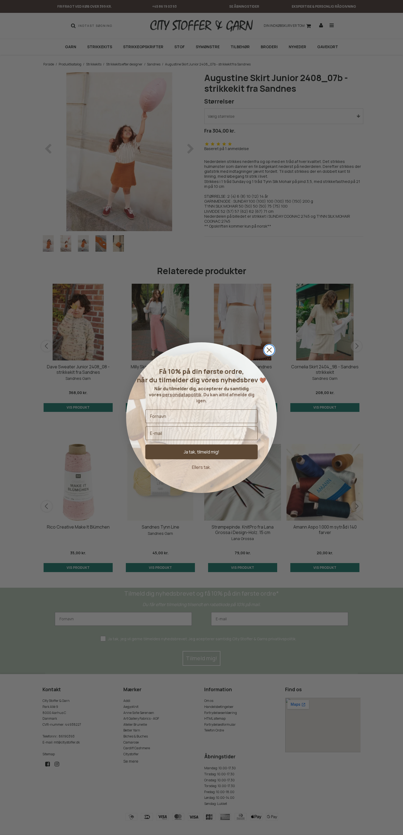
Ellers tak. (201, 467)
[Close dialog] (269, 350)
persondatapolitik (182, 395)
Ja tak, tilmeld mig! (201, 452)
